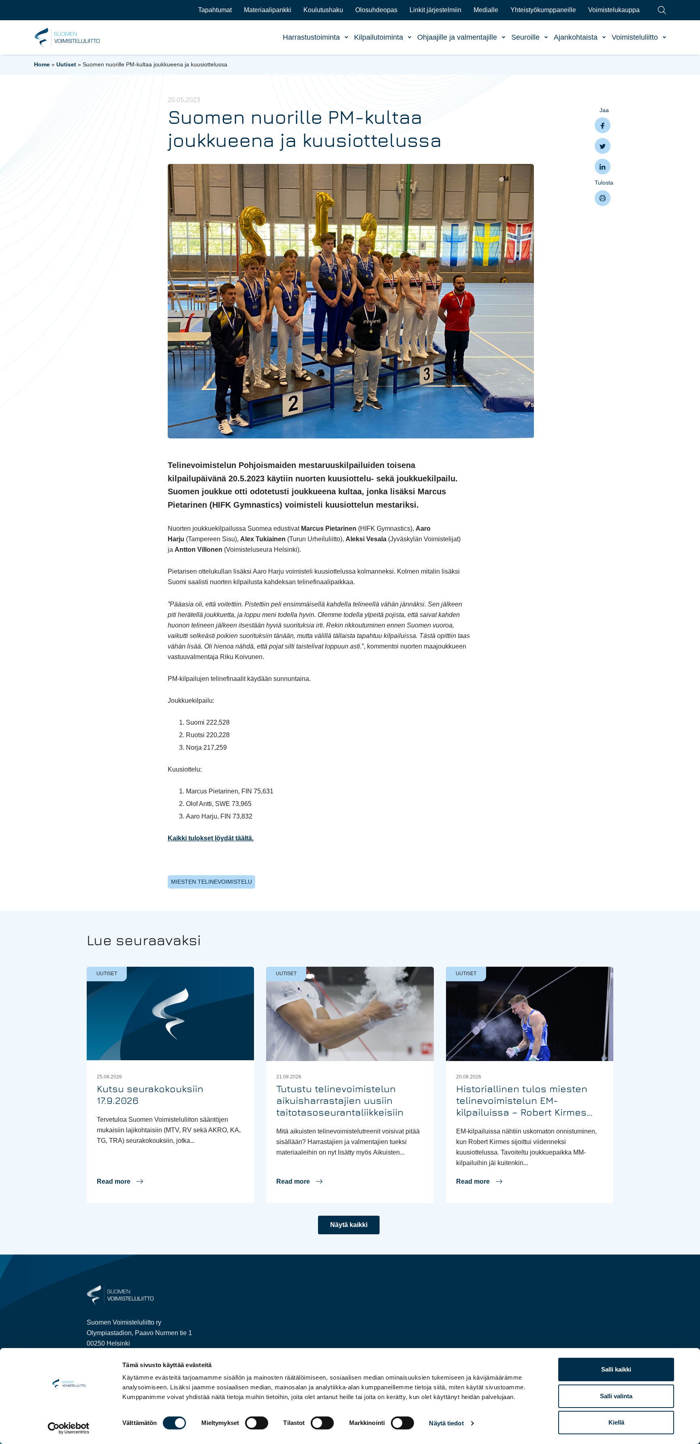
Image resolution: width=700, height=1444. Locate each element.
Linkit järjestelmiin (435, 9)
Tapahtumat (215, 9)
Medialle (486, 9)
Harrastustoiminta (311, 37)
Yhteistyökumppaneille (543, 9)
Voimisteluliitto (635, 37)
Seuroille (525, 37)
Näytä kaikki (348, 1224)
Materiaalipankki (267, 9)
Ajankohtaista (576, 37)
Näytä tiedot (446, 1423)
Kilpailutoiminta (378, 37)
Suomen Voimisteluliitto (67, 38)
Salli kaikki (616, 1369)
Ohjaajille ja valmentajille (457, 37)
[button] (120, 1181)
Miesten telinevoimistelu (211, 881)
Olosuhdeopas (376, 9)
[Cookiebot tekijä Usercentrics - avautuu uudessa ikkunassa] (68, 1428)
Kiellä (616, 1422)
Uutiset (66, 64)
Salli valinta (616, 1396)
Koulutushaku (323, 9)
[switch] (256, 1422)
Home (42, 64)
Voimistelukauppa (614, 9)
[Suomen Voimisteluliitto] (120, 1294)
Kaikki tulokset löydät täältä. (211, 838)
